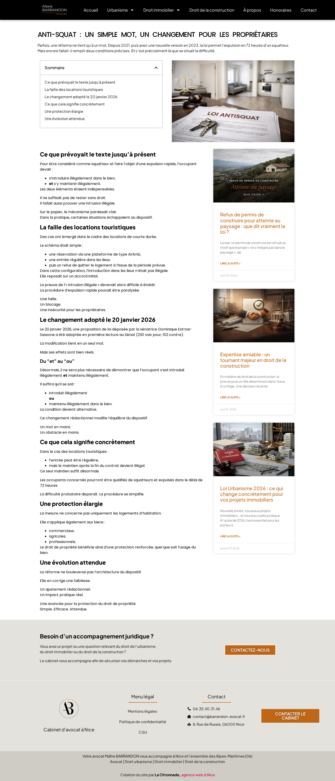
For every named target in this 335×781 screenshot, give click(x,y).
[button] (156, 67)
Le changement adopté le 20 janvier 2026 (81, 96)
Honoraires (280, 10)
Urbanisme (117, 10)
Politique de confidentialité (142, 721)
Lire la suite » (230, 263)
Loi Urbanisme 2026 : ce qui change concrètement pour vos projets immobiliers (251, 494)
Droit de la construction (211, 10)
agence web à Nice (198, 774)
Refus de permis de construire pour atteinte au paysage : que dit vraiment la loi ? (252, 223)
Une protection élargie (64, 111)
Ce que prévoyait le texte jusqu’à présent (80, 82)
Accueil (91, 10)
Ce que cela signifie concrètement (75, 104)
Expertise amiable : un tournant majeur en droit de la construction (253, 360)
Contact (309, 10)
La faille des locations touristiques (74, 89)
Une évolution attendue (65, 118)
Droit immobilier (158, 10)
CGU (143, 732)
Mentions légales (143, 711)
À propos (252, 10)
